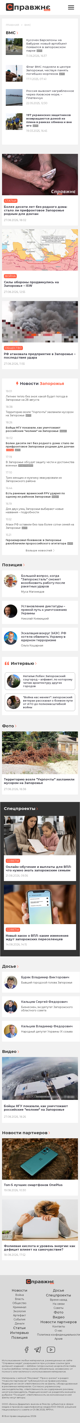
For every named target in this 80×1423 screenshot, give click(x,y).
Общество (19, 1303)
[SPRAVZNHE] (40, 1282)
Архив (59, 1338)
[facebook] (26, 1350)
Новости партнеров (24, 1132)
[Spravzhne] (28, 7)
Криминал (19, 1307)
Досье (9, 966)
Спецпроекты (19, 808)
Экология (19, 1311)
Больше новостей (39, 550)
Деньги (19, 1323)
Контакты (58, 1326)
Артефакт (19, 1315)
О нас (58, 1330)
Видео (9, 1051)
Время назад (58, 1299)
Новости (42, 383)
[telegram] (37, 1350)
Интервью (22, 663)
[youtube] (51, 1350)
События (19, 1319)
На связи (59, 1304)
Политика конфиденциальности (58, 1334)
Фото (8, 725)
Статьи (19, 1328)
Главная (12, 25)
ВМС (27, 25)
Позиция (12, 564)
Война (19, 1295)
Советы (58, 1308)
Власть (19, 1299)
